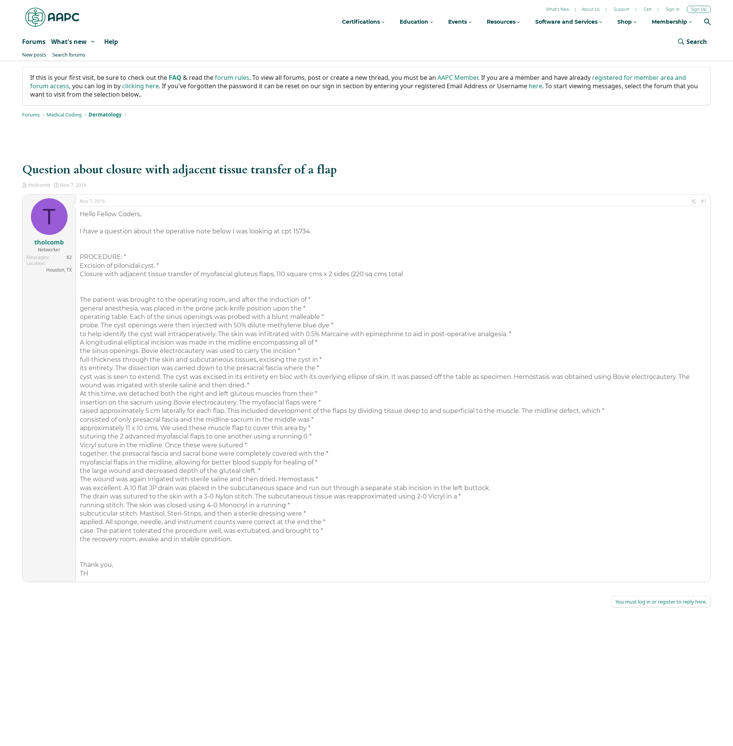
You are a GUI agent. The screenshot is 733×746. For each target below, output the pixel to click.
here (535, 86)
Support (622, 9)
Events (458, 21)
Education (415, 21)
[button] (92, 41)
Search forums (68, 54)
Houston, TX (59, 270)
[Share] (693, 201)
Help (111, 41)
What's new (69, 41)
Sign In (673, 9)
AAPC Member (458, 77)
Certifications (361, 21)
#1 (704, 201)
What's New (557, 9)
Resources (502, 21)
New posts (34, 54)
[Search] (707, 22)
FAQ (175, 77)
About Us (591, 9)
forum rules (232, 77)
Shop (625, 21)
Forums (33, 41)
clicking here (140, 86)
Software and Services (567, 21)
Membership (670, 21)
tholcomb (39, 184)
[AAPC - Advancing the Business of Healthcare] (52, 17)
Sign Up (699, 9)
